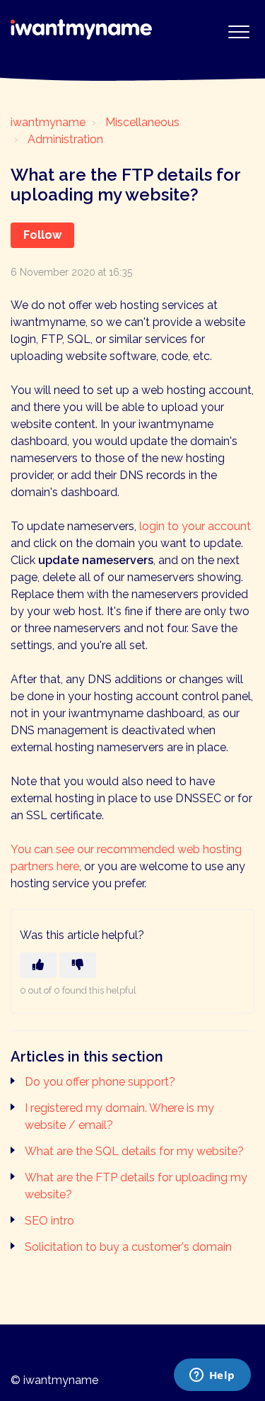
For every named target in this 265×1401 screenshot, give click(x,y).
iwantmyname (48, 122)
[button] (238, 31)
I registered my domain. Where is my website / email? (119, 1116)
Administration (65, 139)
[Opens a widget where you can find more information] (212, 1376)
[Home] (81, 29)
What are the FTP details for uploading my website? (136, 1186)
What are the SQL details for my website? (134, 1151)
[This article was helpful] (38, 965)
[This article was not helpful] (77, 965)
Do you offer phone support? (100, 1081)
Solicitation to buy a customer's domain (128, 1247)
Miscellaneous (142, 122)
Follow (42, 235)
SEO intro (49, 1220)
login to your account (195, 526)
